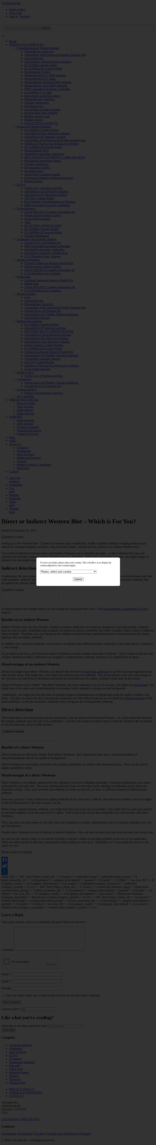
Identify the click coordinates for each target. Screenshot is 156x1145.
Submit (78, 579)
